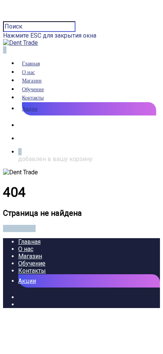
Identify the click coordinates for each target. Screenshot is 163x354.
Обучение (33, 89)
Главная (31, 63)
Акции (30, 109)
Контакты (33, 98)
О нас (28, 72)
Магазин (32, 81)
